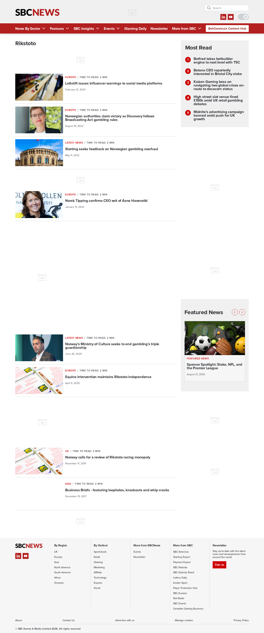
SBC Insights (84, 28)
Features (57, 28)
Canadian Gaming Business (188, 608)
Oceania (58, 583)
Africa (57, 577)
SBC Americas (181, 552)
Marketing (99, 567)
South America (62, 572)
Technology (100, 577)
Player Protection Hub (185, 588)
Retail (97, 557)
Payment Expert (182, 562)
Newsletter (159, 28)
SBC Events (179, 603)
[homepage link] (37, 12)
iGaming (98, 562)
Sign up (219, 564)
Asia (56, 562)
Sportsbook (100, 552)
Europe (58, 557)
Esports (98, 583)
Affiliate (98, 572)
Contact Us (68, 620)
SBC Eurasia (180, 593)
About (18, 620)
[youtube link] (231, 17)
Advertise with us (125, 620)
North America (62, 567)
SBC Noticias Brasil (183, 572)
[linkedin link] (223, 17)
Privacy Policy (241, 620)
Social (97, 588)
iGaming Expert (181, 557)
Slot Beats (178, 598)
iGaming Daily (135, 28)
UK (55, 552)
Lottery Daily (180, 577)
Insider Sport (180, 583)
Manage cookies (184, 620)
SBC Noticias (180, 567)
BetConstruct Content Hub (227, 28)
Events (109, 28)
